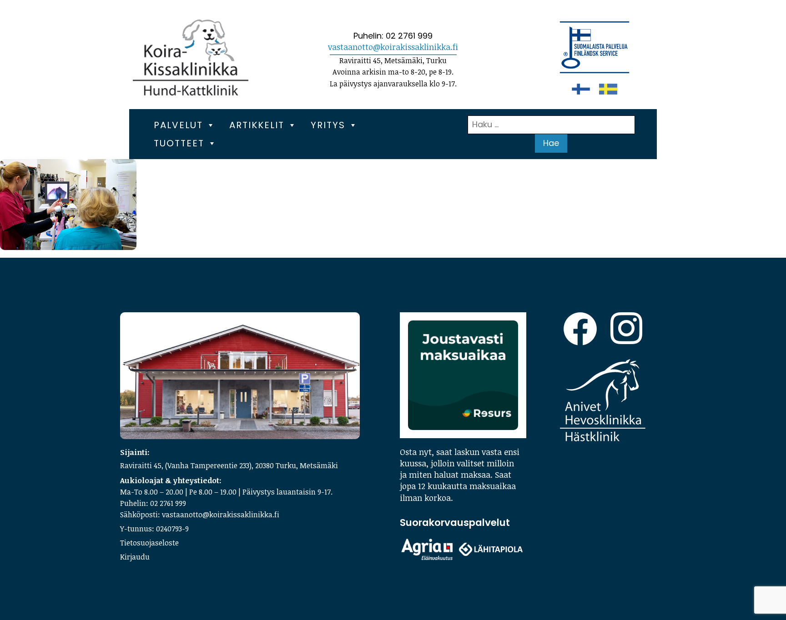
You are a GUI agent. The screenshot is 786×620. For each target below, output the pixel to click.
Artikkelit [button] (256, 125)
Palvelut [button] (178, 125)
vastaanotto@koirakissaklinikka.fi (393, 46)
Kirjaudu (135, 557)
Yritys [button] (328, 125)
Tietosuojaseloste (149, 543)
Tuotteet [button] (179, 143)
